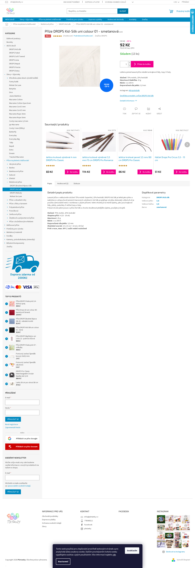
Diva (11, 92)
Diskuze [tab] (77, 183)
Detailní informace (127, 100)
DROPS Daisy (14, 70)
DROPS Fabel (14, 53)
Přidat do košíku (144, 64)
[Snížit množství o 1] (129, 65)
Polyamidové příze (16, 207)
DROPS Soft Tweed (17, 56)
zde (114, 554)
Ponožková (13, 211)
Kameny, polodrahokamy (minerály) (21, 239)
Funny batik (13, 81)
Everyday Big (14, 139)
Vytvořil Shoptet (183, 559)
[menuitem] (10, 19)
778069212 (88, 520)
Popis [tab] (49, 183)
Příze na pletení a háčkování (18, 160)
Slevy (44, 526)
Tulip (11, 142)
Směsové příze (15, 214)
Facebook (88, 524)
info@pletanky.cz (91, 517)
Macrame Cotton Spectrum (20, 103)
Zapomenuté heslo (12, 427)
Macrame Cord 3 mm (17, 106)
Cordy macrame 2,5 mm (18, 121)
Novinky (10, 42)
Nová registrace (11, 424)
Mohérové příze (15, 182)
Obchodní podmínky (71, 2)
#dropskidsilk (134, 90)
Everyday (13, 135)
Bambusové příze (16, 171)
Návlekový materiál (14, 232)
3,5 (158, 201)
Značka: (101, 36)
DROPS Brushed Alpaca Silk (21, 185)
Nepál (11, 146)
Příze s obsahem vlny (17, 200)
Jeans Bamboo (15, 96)
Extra (11, 149)
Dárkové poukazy (14, 38)
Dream (11, 153)
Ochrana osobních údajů (115, 2)
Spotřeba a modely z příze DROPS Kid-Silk (137, 95)
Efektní (12, 178)
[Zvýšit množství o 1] (129, 62)
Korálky (10, 236)
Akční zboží (11, 45)
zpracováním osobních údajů (19, 486)
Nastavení (63, 561)
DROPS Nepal (14, 63)
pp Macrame (14, 124)
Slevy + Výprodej (13, 74)
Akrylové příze (15, 164)
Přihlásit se (13, 419)
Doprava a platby (92, 2)
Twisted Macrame (16, 157)
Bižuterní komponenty (15, 243)
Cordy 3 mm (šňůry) (17, 128)
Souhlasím (132, 550)
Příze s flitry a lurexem (18, 203)
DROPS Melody (16, 193)
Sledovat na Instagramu (175, 551)
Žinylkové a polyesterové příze (21, 218)
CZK (175, 2)
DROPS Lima (14, 60)
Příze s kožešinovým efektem (21, 221)
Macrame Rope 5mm (17, 117)
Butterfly (12, 132)
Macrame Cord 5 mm (17, 110)
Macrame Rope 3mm (17, 114)
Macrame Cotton (16, 99)
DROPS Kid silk (15, 49)
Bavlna (11, 167)
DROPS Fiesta (14, 67)
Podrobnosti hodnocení (83, 36)
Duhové (12, 175)
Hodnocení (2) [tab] (62, 183)
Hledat (123, 11)
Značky (9, 246)
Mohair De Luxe (15, 85)
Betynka (12, 88)
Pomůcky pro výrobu (15, 228)
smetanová (161, 207)
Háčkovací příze (13, 225)
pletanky (87, 528)
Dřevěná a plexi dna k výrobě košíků (23, 78)
